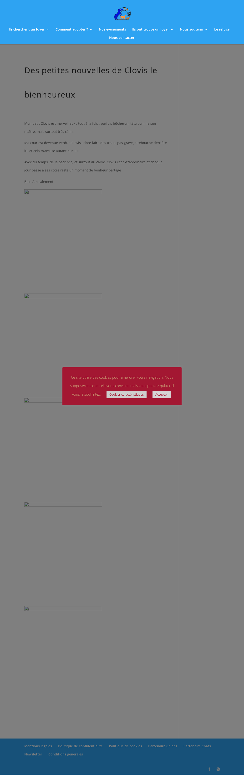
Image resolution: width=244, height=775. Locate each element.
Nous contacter (121, 38)
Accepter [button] (161, 394)
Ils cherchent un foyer (27, 29)
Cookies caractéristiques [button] (126, 394)
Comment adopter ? (72, 29)
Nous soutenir (191, 29)
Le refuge (221, 29)
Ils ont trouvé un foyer (150, 29)
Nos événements (112, 29)
